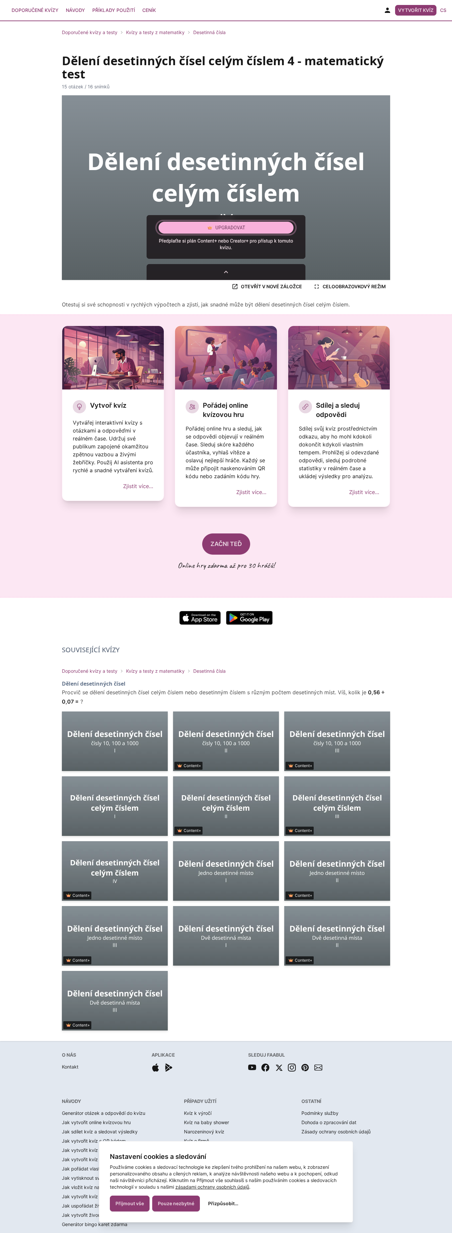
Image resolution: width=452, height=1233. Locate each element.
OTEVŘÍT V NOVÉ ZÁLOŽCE (271, 286)
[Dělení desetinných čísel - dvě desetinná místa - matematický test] (226, 936)
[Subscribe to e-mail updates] (318, 1068)
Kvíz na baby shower (206, 1122)
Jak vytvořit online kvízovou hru (96, 1122)
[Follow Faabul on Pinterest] (305, 1068)
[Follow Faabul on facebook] (265, 1068)
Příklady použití (113, 10)
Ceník (149, 10)
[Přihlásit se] (387, 10)
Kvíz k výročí (197, 1113)
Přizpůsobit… (223, 1203)
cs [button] (443, 10)
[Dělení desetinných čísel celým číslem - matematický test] (115, 806)
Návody (75, 10)
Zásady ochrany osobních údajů (336, 1131)
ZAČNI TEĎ (226, 543)
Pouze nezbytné (176, 1203)
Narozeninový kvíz (204, 1131)
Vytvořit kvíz (415, 10)
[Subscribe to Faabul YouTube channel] (252, 1068)
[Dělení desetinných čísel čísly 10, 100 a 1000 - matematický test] (115, 741)
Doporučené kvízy (35, 10)
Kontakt (70, 1067)
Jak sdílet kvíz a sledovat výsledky (100, 1131)
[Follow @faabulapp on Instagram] (292, 1068)
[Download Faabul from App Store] (155, 1068)
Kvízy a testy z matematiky (155, 32)
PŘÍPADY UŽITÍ (200, 1101)
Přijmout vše (129, 1203)
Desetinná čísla (209, 32)
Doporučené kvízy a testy (89, 32)
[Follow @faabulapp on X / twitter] (279, 1068)
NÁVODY (71, 1101)
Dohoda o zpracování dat (328, 1122)
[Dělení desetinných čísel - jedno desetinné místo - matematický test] (226, 871)
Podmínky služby (320, 1113)
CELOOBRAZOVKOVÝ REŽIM (354, 286)
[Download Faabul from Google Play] (169, 1068)
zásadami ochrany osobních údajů (212, 1187)
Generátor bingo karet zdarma (94, 1224)
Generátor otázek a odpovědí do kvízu (103, 1113)
